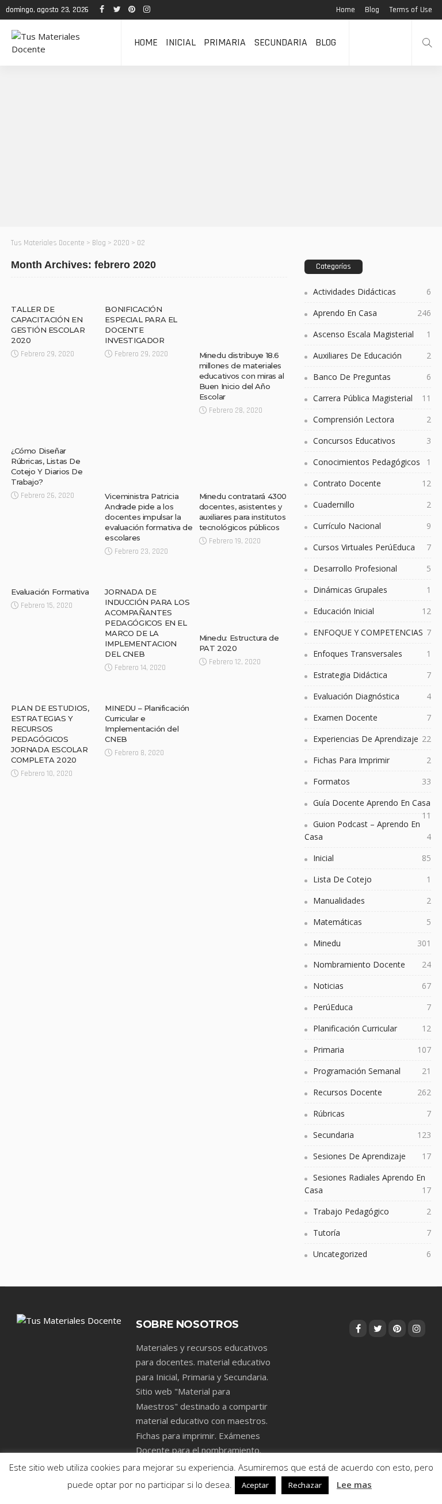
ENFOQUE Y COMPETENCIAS (372, 632)
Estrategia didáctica (372, 674)
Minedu (28, 289)
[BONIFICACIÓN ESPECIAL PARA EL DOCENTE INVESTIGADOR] (149, 293)
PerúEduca (372, 1007)
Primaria (225, 42)
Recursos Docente (372, 1092)
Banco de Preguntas (372, 376)
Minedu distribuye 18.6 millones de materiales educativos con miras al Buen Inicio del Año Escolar (241, 376)
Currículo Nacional (372, 525)
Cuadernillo (372, 504)
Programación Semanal (372, 1070)
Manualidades (372, 900)
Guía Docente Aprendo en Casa (372, 805)
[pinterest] (131, 10)
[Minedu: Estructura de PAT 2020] (243, 599)
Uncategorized (372, 1253)
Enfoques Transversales (372, 653)
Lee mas (354, 1484)
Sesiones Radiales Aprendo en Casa (367, 1183)
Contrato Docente (372, 483)
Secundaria (280, 42)
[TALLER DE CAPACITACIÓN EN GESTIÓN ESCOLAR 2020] (55, 293)
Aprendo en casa (372, 312)
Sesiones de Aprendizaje (372, 1156)
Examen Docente (372, 717)
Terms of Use (410, 10)
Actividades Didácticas (372, 291)
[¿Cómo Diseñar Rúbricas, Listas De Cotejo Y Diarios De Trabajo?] (55, 435)
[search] (427, 43)
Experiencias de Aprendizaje (372, 738)
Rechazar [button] (305, 1485)
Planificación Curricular (372, 1028)
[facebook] (101, 10)
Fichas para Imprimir (372, 760)
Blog (372, 10)
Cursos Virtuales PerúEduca (372, 547)
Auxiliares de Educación (372, 355)
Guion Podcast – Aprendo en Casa (367, 830)
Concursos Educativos (372, 440)
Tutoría (372, 1232)
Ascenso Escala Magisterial (372, 334)
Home (345, 10)
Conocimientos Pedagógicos (372, 461)
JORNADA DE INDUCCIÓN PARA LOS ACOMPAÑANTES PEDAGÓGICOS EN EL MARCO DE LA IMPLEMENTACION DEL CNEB (147, 622)
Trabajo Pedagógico (372, 1211)
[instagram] (146, 10)
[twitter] (116, 10)
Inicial (181, 42)
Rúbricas (32, 431)
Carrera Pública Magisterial (372, 398)
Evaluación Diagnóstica (372, 696)
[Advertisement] (221, 146)
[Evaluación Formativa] (55, 576)
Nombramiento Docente (372, 964)
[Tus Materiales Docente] (60, 42)
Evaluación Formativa (50, 591)
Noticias (219, 335)
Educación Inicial (372, 611)
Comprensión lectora (372, 419)
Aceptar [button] (255, 1485)
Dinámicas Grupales (372, 589)
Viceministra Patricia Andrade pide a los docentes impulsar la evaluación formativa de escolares (148, 517)
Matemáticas (372, 921)
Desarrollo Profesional (372, 568)
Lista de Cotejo (372, 879)
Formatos (372, 781)
